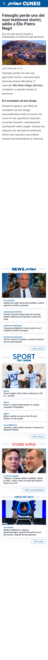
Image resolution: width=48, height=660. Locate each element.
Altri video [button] (39, 541)
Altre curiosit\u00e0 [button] (34, 490)
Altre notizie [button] (38, 348)
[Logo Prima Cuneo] (24, 3)
